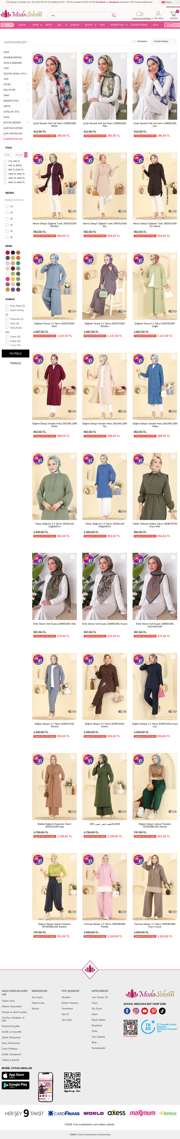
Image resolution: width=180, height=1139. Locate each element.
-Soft (72, 1134)
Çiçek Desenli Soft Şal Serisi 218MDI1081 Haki (104, 124)
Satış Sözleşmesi (11, 1043)
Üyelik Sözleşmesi (11, 1037)
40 (11, 218)
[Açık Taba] (18, 253)
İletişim (35, 1008)
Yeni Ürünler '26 (100, 997)
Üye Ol (65, 1014)
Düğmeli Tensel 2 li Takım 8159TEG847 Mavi (54, 325)
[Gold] (13, 279)
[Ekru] (8, 274)
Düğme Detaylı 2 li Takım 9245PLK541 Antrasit (54, 725)
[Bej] (13, 263)
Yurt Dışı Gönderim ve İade (13, 1019)
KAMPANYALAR (13, 139)
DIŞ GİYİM (60, 25)
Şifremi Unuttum (70, 1003)
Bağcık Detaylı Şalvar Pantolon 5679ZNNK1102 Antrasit (54, 925)
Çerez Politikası (10, 1048)
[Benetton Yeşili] (18, 263)
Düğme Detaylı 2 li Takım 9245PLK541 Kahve (104, 725)
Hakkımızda (38, 1003)
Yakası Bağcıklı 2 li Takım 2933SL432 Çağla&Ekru (54, 525)
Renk (8, 246)
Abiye (95, 1014)
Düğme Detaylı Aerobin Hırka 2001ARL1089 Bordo (54, 425)
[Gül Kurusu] (8, 284)
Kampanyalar (98, 1048)
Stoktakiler (142, 41)
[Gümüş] (13, 284)
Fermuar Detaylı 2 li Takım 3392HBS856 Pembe (104, 925)
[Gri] (18, 279)
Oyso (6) (14, 323)
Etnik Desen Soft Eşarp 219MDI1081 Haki (54, 624)
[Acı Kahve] (13, 253)
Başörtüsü (97, 1025)
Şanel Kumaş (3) (14, 312)
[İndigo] (13, 290)
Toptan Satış (8, 1001)
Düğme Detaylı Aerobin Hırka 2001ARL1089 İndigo (155, 425)
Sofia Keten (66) (13, 330)
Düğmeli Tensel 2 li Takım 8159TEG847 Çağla (155, 325)
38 (11, 212)
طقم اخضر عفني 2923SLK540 (105, 824)
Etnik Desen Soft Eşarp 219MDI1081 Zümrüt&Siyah (155, 625)
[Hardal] (8, 290)
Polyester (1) (16, 319)
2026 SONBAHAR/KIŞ (13, 55)
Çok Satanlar (98, 1036)
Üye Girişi (67, 1020)
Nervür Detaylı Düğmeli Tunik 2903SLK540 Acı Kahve (155, 225)
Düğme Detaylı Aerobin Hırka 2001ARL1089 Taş (104, 425)
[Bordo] (13, 269)
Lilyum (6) (15, 336)
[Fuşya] (8, 279)
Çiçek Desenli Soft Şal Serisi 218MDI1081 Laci (154, 124)
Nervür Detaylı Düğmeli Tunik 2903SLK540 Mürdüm (54, 225)
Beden (9, 192)
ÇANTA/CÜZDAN (139, 25)
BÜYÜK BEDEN (88, 25)
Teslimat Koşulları (11, 1026)
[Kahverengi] (18, 290)
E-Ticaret (79, 1134)
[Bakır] (18, 258)
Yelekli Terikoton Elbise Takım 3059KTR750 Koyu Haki (155, 525)
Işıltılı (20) (15, 345)
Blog (94, 1042)
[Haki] (18, 284)
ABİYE (49, 25)
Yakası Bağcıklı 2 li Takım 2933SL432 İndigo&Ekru (104, 525)
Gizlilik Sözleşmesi (11, 1054)
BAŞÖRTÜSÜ (117, 25)
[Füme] (18, 274)
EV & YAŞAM (156, 25)
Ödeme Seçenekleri (12, 1006)
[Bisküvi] (8, 269)
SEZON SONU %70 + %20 (22, 25)
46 (11, 237)
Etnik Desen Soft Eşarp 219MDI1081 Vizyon (104, 624)
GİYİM (35, 25)
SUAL (7, 117)
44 (11, 231)
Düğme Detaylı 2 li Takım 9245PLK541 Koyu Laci (155, 725)
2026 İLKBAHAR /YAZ (13, 65)
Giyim (95, 1003)
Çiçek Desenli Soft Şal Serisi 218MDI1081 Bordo (54, 124)
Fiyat (8, 147)
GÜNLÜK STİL (74, 25)
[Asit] (13, 258)
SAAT (102, 25)
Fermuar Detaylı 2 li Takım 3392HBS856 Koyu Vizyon (154, 925)
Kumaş (9, 299)
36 (11, 206)
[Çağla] (18, 269)
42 (11, 225)
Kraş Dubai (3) (17, 305)
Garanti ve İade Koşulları (14, 1012)
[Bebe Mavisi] (8, 263)
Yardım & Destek (10, 1060)
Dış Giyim (97, 1008)
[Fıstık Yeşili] (13, 274)
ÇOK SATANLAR (13, 133)
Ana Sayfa (37, 997)
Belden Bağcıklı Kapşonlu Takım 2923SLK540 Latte (54, 825)
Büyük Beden (98, 1020)
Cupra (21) (15, 341)
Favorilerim (67, 1008)
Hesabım (66, 997)
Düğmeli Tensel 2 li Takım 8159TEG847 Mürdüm (105, 325)
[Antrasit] (8, 258)
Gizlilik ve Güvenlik (11, 1032)
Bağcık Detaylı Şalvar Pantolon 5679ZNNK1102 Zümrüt (155, 825)
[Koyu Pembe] (8, 253)
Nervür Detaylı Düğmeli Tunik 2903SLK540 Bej (105, 225)
